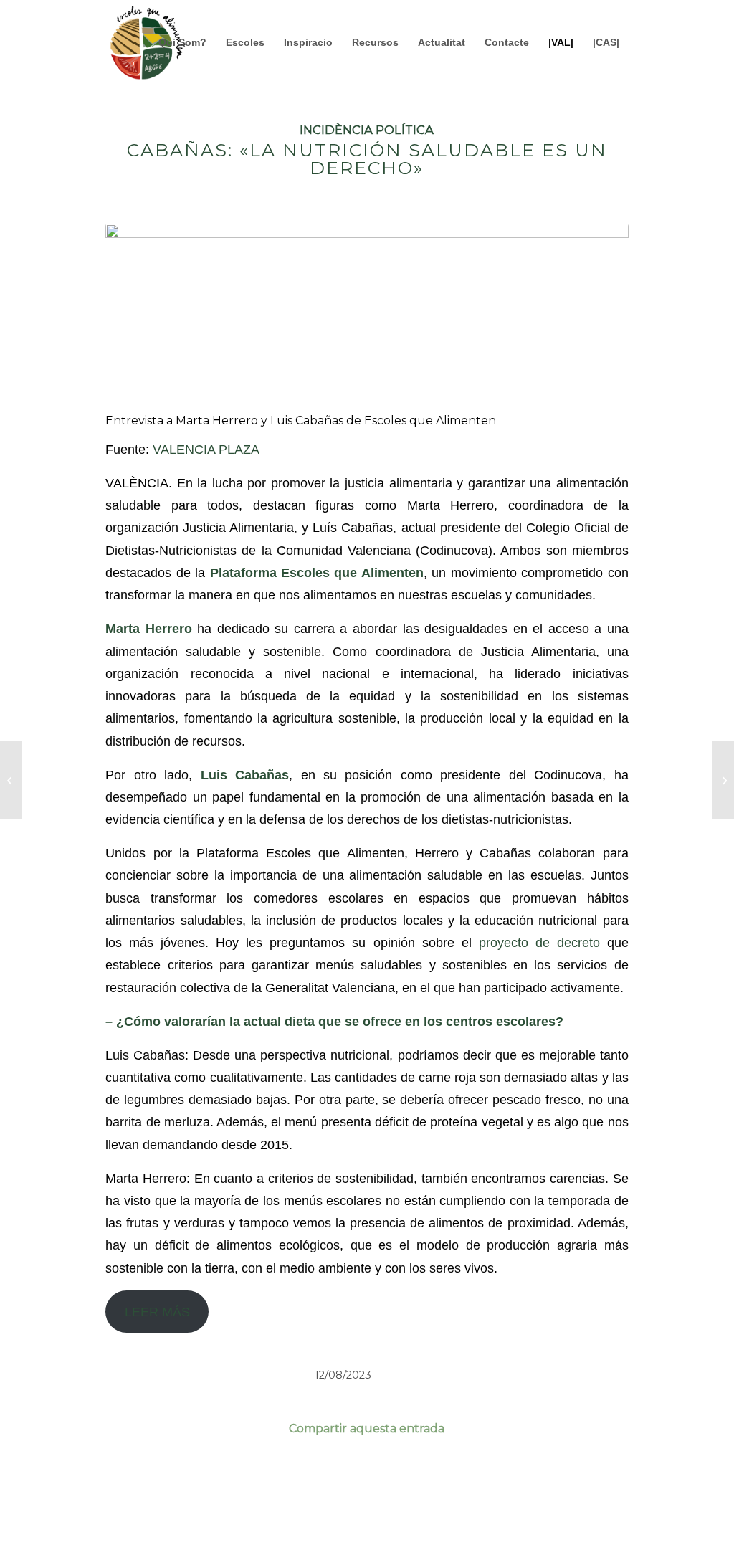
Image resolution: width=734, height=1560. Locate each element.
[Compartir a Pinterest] (471, 1471)
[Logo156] (147, 42)
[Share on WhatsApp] (367, 1471)
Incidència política (367, 130)
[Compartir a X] (263, 1471)
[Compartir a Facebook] (158, 1471)
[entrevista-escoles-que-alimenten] (366, 316)
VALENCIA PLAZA (206, 449)
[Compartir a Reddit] (575, 1471)
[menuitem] (182, 42)
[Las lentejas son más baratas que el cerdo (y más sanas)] (11, 780)
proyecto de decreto (539, 942)
